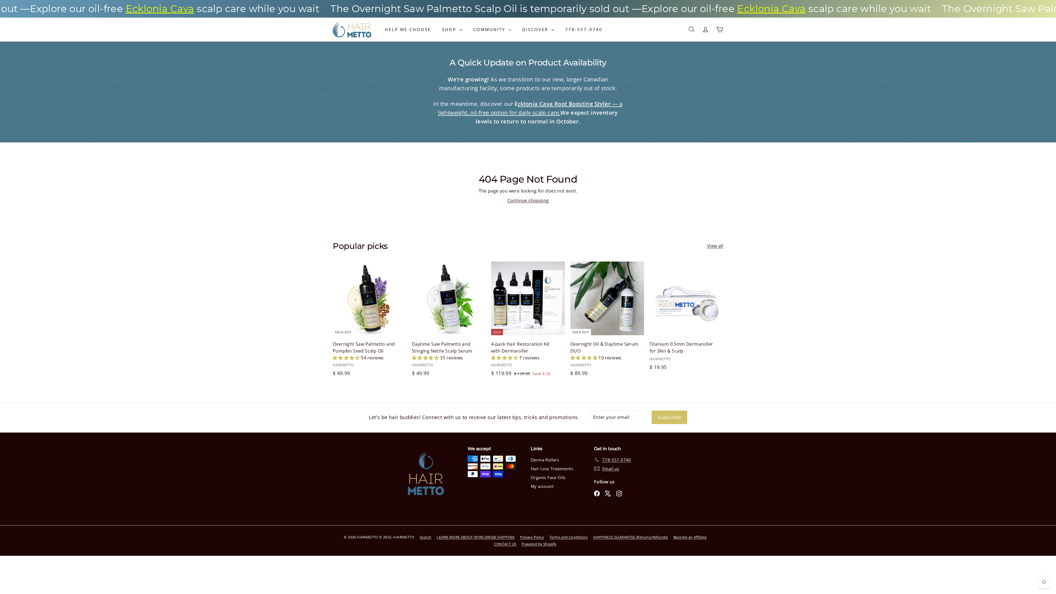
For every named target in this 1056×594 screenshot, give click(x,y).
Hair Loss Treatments (552, 468)
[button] (347, 358)
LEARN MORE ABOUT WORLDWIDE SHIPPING (476, 537)
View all (715, 246)
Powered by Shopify (539, 543)
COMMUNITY (490, 29)
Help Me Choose (408, 29)
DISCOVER (536, 29)
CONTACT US (505, 543)
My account (542, 486)
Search (425, 537)
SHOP (450, 29)
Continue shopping (528, 200)
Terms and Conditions (568, 537)
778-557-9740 (584, 29)
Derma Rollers (545, 460)
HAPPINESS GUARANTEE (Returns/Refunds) (630, 537)
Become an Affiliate (690, 537)
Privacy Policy (532, 537)
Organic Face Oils (548, 477)
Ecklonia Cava (115, 9)
